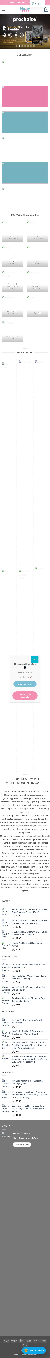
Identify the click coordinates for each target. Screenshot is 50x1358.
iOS (25, 684)
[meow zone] (25, 9)
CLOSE (34, 659)
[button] (3, 9)
